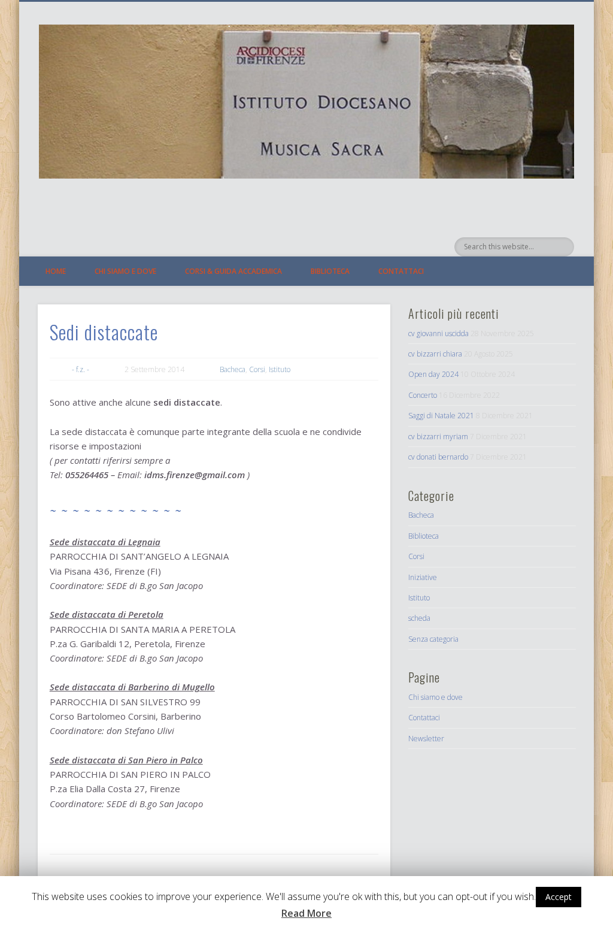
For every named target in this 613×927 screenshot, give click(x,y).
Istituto (279, 369)
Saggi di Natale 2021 (441, 415)
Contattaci (401, 271)
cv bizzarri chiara (435, 354)
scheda (419, 618)
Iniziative (422, 577)
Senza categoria (433, 639)
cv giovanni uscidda (438, 333)
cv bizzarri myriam (438, 436)
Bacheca (232, 369)
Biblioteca (330, 271)
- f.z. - (80, 369)
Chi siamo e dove (125, 271)
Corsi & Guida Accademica (233, 271)
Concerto (422, 395)
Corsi (257, 369)
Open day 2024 (433, 374)
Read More (306, 913)
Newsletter (426, 738)
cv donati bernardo (438, 457)
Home (55, 271)
